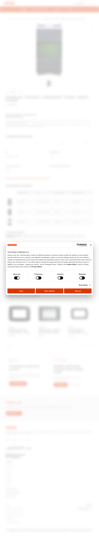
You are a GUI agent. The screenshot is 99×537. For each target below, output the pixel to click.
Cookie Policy (71, 264)
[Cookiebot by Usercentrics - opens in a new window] (78, 245)
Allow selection (49, 291)
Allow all (78, 291)
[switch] (38, 278)
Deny (21, 291)
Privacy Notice (36, 266)
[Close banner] (91, 245)
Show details (83, 285)
